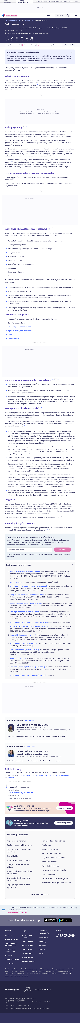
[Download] (7, 38)
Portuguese (54, 775)
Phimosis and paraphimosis (54, 870)
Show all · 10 (69, 45)
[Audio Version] (27, 38)
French (41, 775)
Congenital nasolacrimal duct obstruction (20, 872)
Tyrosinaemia (13, 338)
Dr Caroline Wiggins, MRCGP (57, 28)
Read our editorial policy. (18, 912)
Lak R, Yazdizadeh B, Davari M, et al (23, 650)
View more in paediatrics (40, 894)
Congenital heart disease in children (19, 865)
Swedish (11, 777)
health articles (31, 61)
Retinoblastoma (49, 874)
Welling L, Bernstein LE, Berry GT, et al (24, 571)
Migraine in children (50, 849)
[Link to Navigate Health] (36, 989)
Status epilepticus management (56, 878)
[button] (40, 52)
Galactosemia (16, 582)
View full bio (29, 720)
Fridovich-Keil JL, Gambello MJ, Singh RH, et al (28, 622)
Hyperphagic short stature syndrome (18, 886)
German (29, 775)
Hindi (61, 775)
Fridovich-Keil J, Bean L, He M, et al (23, 643)
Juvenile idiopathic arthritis (53, 841)
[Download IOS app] (50, 920)
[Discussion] (22, 38)
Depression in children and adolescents (18, 879)
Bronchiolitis (12, 856)
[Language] (17, 38)
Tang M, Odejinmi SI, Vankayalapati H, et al (27, 595)
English (22, 775)
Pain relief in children (50, 866)
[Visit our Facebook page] (62, 935)
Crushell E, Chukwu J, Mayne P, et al (24, 635)
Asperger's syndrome (16, 841)
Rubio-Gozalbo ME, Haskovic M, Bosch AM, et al (28, 626)
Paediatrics (28, 20)
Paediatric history (49, 862)
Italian (47, 775)
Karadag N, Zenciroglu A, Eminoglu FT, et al (27, 667)
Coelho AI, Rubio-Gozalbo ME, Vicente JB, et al (28, 586)
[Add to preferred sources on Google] (32, 38)
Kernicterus (46, 845)
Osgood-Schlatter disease (53, 857)
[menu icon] (76, 15)
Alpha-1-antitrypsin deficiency (20, 331)
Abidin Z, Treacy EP (17, 658)
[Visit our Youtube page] (66, 935)
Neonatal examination (51, 853)
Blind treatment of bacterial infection (19, 850)
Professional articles (13, 20)
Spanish (35, 775)
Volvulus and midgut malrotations (56, 882)
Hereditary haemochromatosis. (20, 327)
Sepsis (10, 334)
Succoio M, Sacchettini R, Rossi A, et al (25, 603)
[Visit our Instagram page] (73, 935)
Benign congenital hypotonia (19, 845)
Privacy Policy (32, 554)
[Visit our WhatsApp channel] (58, 935)
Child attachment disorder (18, 860)
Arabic (72, 775)
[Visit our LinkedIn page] (69, 935)
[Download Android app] (65, 920)
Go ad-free (73, 1)
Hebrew (66, 775)
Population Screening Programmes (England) (28, 675)
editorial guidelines (24, 33)
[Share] (12, 38)
